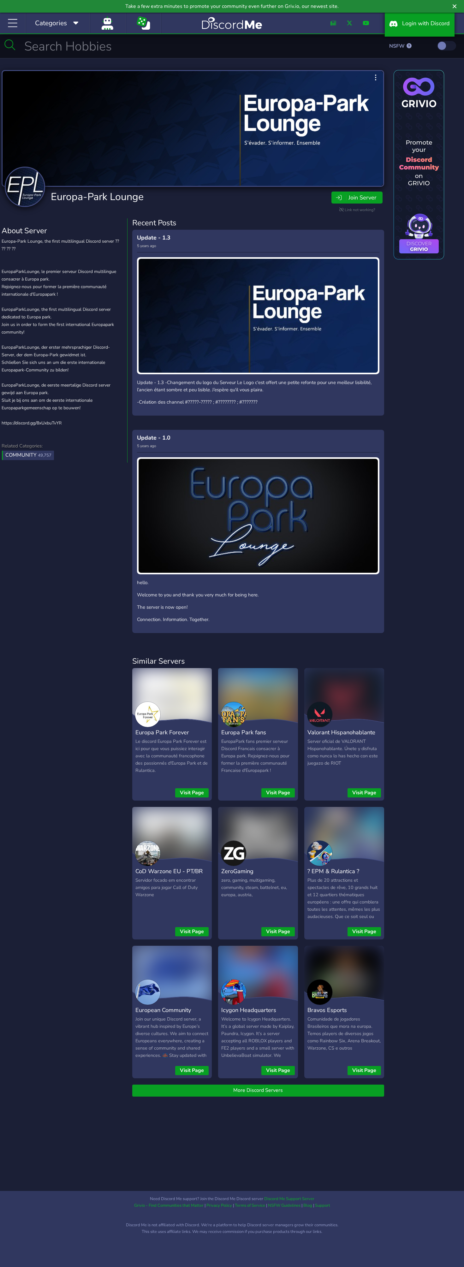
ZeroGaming (237, 871)
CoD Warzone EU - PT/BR (169, 871)
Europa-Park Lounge (97, 197)
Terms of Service (250, 1205)
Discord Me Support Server (289, 1199)
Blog (307, 1205)
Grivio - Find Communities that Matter (169, 1205)
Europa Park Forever (162, 732)
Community (28, 455)
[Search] (10, 45)
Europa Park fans (243, 732)
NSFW (397, 46)
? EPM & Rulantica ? (333, 871)
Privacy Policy (219, 1205)
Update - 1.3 (153, 237)
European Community (163, 1010)
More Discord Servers (258, 1090)
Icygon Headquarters (248, 1010)
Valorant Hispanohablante (341, 732)
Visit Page (192, 792)
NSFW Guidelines (284, 1205)
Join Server (362, 197)
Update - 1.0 (153, 437)
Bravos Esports (327, 1010)
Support (322, 1205)
